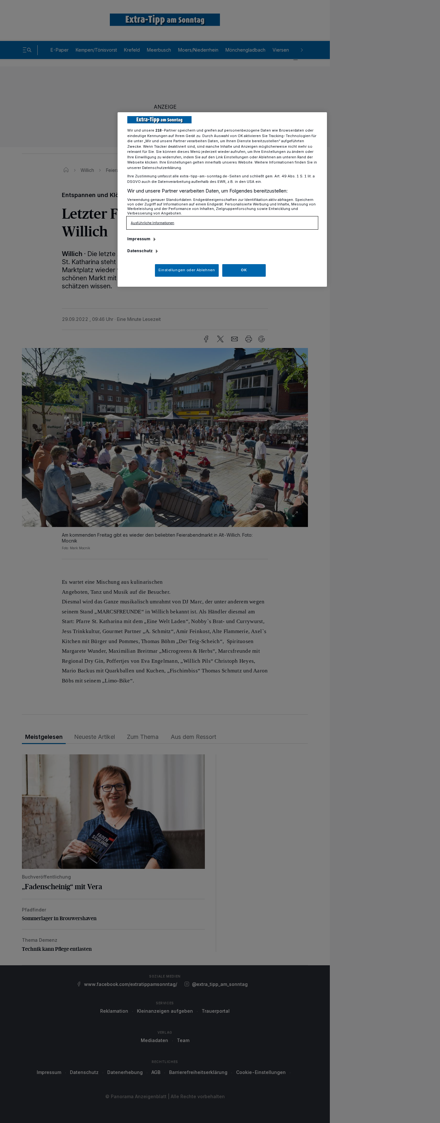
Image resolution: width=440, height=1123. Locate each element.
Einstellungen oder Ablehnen (186, 270)
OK (244, 270)
